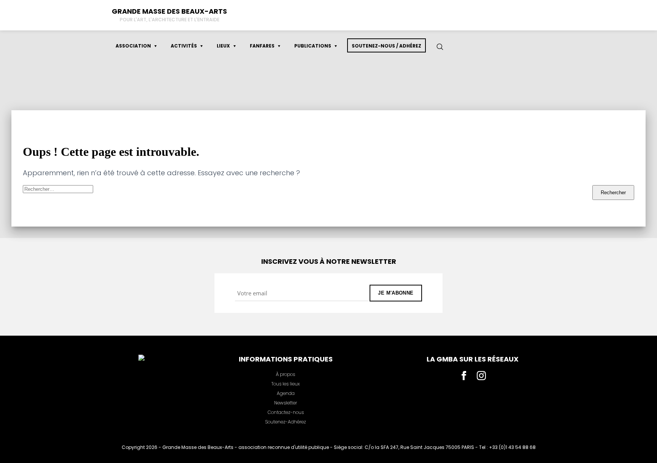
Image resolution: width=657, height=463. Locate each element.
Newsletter (285, 403)
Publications (312, 46)
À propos (285, 374)
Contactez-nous (286, 412)
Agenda (286, 393)
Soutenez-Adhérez (285, 422)
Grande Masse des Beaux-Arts (169, 11)
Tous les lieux (285, 384)
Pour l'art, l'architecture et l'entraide (169, 19)
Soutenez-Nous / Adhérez (386, 46)
